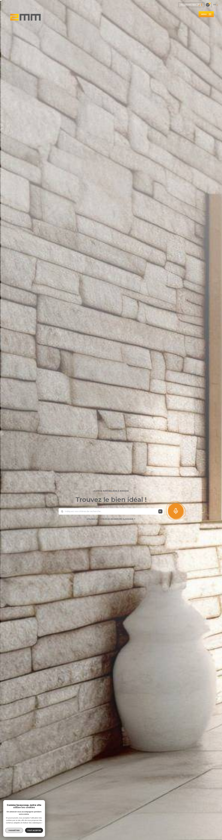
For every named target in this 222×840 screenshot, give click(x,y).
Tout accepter (34, 830)
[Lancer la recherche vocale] (175, 510)
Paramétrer (14, 830)
